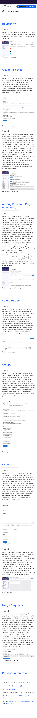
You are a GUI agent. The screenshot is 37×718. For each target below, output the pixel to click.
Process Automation (15, 672)
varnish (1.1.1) (10, 703)
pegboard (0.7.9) (27, 701)
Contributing (17, 686)
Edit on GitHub (7, 686)
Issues (6, 464)
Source (24, 686)
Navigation (9, 23)
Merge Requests (12, 605)
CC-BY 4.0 (22, 692)
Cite (4, 689)
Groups (6, 364)
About (14, 689)
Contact (8, 689)
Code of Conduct (26, 682)
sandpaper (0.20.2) (15, 701)
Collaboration (11, 300)
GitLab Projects (12, 69)
